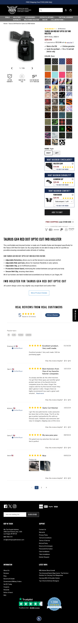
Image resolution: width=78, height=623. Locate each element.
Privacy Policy (43, 535)
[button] (59, 42)
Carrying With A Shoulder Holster (49, 578)
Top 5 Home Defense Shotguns (49, 581)
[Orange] (48, 75)
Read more (40, 393)
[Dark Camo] (62, 95)
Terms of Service (44, 540)
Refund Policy (43, 543)
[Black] (48, 61)
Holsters (17, 17)
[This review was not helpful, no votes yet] (68, 361)
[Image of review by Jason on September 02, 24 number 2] (45, 466)
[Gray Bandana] (69, 135)
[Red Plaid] (62, 122)
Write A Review (52, 315)
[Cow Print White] (62, 142)
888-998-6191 (8, 537)
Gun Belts (17, 20)
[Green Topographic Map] (69, 115)
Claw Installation (44, 551)
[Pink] (62, 75)
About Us (6, 570)
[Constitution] (69, 75)
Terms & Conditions (45, 538)
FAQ (5, 595)
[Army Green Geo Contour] (48, 122)
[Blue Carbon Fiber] (62, 61)
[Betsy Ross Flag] (48, 95)
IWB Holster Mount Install (47, 570)
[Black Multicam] (62, 135)
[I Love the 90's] (62, 102)
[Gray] (69, 68)
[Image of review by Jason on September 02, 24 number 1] (34, 466)
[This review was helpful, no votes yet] (65, 361)
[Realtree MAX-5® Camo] (55, 108)
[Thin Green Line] (69, 81)
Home (5, 23)
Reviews (6, 573)
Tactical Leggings (66, 17)
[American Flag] (48, 88)
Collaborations (57, 20)
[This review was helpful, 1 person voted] (65, 427)
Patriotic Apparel (47, 17)
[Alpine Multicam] (55, 135)
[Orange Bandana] (48, 142)
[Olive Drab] (55, 68)
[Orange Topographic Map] (48, 115)
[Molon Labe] (69, 88)
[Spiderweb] (62, 129)
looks (14, 335)
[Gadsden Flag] (55, 88)
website (28, 335)
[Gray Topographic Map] (55, 115)
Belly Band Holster (31, 20)
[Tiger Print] (69, 102)
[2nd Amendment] (48, 81)
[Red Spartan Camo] (48, 102)
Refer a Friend (8, 592)
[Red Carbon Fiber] (69, 61)
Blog (5, 576)
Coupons (6, 587)
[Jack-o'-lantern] (69, 129)
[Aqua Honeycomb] (55, 129)
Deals (7, 17)
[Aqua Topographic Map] (62, 115)
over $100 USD (58, 222)
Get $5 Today (8, 584)
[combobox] (51, 10)
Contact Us (42, 529)
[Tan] (62, 68)
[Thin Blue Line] (55, 81)
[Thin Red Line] (62, 81)
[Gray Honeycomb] (69, 122)
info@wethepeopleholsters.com (14, 540)
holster (20, 335)
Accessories (30, 17)
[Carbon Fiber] (55, 61)
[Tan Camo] (55, 95)
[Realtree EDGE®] (48, 108)
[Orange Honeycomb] (48, 129)
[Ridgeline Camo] (55, 142)
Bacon (44, 20)
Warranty (42, 532)
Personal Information (46, 549)
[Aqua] (55, 75)
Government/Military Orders (13, 581)
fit (8, 335)
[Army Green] (48, 68)
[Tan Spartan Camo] (55, 102)
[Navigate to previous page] (32, 487)
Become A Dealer (9, 579)
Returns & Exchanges (46, 546)
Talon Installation (44, 554)
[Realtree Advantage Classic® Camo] (62, 108)
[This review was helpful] (65, 400)
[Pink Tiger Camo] (48, 135)
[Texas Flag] (69, 95)
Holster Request (44, 557)
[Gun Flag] (62, 88)
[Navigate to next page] (46, 487)
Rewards (6, 590)
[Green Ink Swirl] (55, 122)
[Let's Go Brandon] (69, 108)
